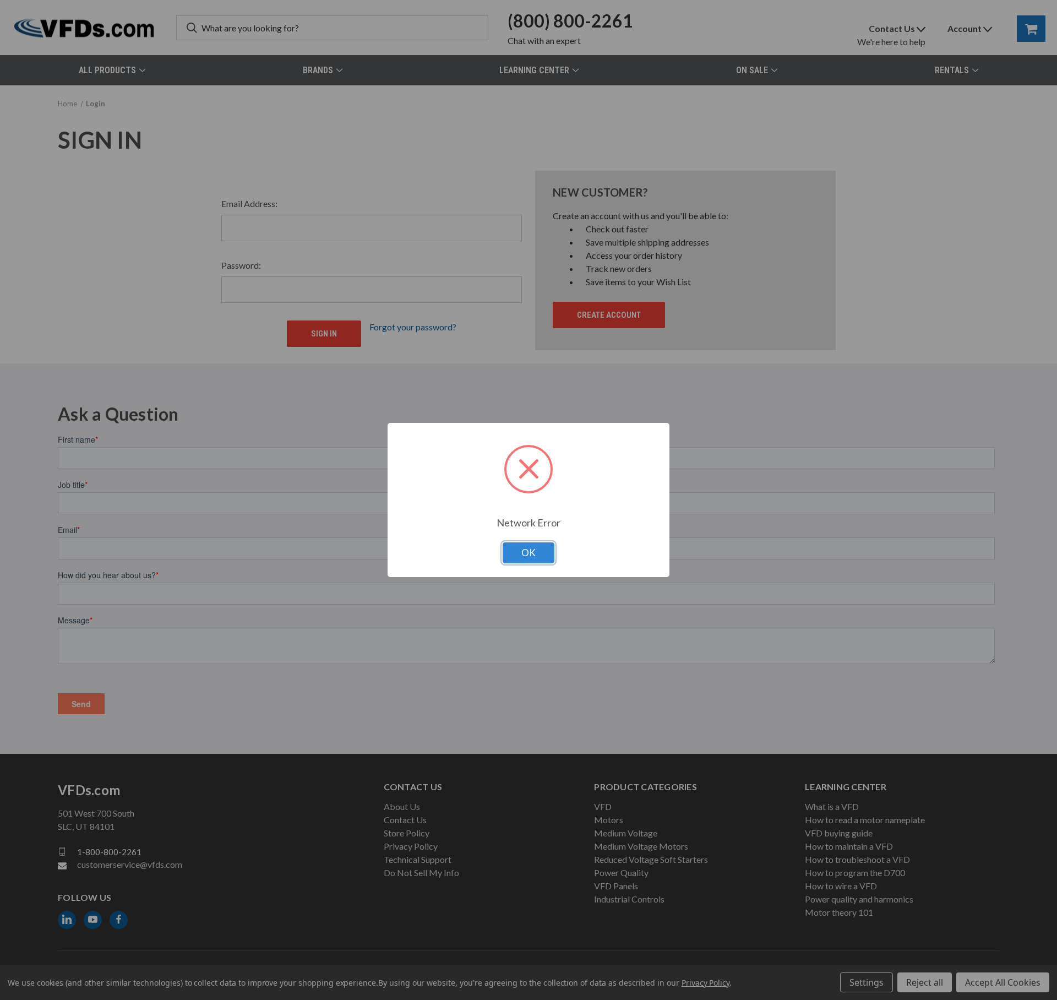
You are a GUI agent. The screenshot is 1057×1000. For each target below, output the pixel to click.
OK (528, 552)
